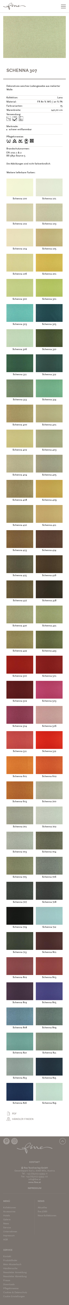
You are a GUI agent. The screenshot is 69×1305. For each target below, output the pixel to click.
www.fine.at (34, 1182)
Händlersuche (10, 1268)
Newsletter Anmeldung (15, 1272)
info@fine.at (34, 1179)
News (6, 1224)
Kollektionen (9, 1208)
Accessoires (9, 1212)
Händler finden (23, 1119)
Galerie (6, 1220)
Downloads (9, 1284)
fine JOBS (42, 1212)
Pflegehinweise (10, 1288)
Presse (6, 1280)
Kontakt (34, 1162)
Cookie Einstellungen (14, 1296)
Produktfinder (10, 1260)
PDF (14, 1114)
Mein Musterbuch (12, 1264)
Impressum (34, 1188)
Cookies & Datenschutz (15, 1292)
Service (7, 1228)
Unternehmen (10, 1232)
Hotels (6, 1216)
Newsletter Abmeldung (15, 1276)
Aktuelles (42, 1208)
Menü (6, 1201)
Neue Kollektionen (47, 1216)
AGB (5, 1240)
